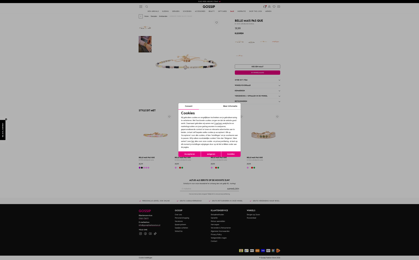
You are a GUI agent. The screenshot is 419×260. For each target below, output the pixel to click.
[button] (2, 130)
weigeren (211, 154)
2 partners (218, 123)
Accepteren (189, 154)
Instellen (231, 154)
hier (192, 141)
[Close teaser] (6, 119)
